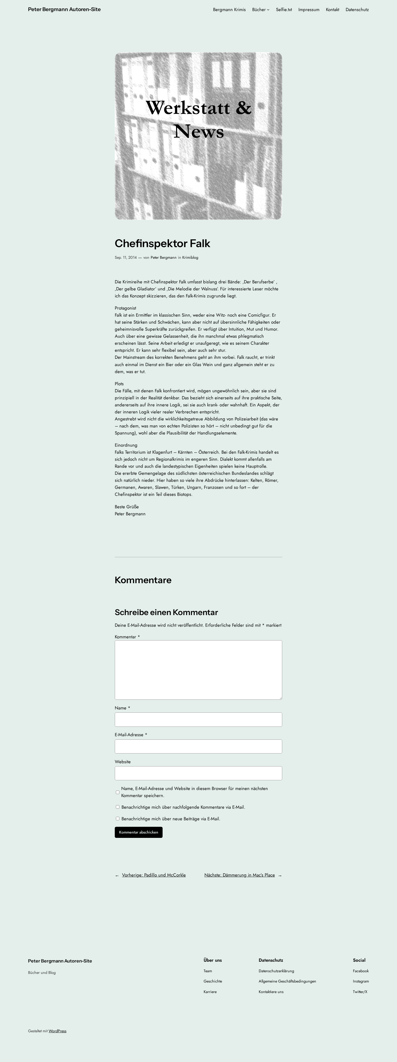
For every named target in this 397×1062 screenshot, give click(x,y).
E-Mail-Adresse (131, 734)
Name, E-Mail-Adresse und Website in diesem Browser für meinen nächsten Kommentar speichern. (194, 792)
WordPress (57, 1031)
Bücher (259, 9)
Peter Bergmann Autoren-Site (64, 9)
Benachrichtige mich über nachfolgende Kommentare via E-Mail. (183, 807)
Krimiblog (190, 257)
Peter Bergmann (164, 257)
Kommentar (127, 636)
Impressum (308, 9)
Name (122, 708)
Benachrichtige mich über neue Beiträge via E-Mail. (171, 818)
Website (123, 761)
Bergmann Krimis (229, 9)
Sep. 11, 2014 (126, 257)
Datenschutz (357, 9)
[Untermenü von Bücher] (268, 9)
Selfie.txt (284, 9)
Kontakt (332, 9)
